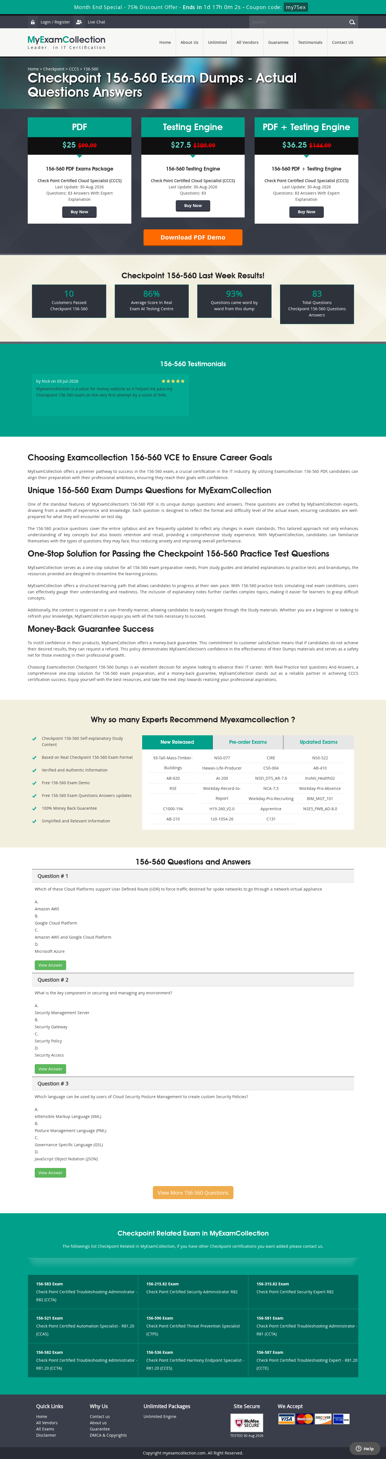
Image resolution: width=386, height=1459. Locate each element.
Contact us (100, 1416)
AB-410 (320, 768)
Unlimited (217, 42)
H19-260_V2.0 (222, 808)
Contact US (343, 42)
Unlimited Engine (160, 1416)
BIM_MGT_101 (320, 798)
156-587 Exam (270, 1352)
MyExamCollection (66, 42)
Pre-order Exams (248, 742)
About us (98, 1422)
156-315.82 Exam (273, 1283)
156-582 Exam (49, 1352)
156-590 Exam (159, 1318)
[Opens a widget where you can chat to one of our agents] (364, 1449)
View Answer (50, 965)
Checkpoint (53, 69)
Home (165, 42)
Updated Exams (318, 742)
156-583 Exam (49, 1283)
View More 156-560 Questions (193, 1192)
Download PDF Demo (193, 237)
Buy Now (79, 211)
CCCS (74, 69)
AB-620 (173, 778)
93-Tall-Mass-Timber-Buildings (173, 762)
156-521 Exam (49, 1318)
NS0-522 (320, 757)
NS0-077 (222, 757)
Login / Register (55, 22)
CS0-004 (271, 768)
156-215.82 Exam (162, 1283)
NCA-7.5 (271, 788)
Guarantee (278, 42)
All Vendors (248, 42)
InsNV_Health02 (320, 778)
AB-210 (173, 819)
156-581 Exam (270, 1318)
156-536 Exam (159, 1352)
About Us (189, 42)
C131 (271, 819)
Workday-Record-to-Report (222, 793)
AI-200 (222, 778)
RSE (173, 788)
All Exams (45, 1429)
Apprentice (271, 808)
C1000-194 (173, 808)
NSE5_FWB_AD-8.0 (320, 808)
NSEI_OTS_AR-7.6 (271, 778)
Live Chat (96, 22)
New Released (177, 742)
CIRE (271, 757)
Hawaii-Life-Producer (222, 768)
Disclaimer (46, 1435)
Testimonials (310, 42)
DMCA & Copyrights (108, 1435)
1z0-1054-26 (222, 819)
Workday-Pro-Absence (320, 788)
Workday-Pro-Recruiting (271, 798)
